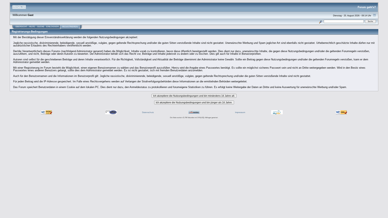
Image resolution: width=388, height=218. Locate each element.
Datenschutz (148, 112)
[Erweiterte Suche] (320, 21)
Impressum (240, 112)
